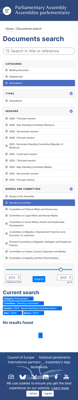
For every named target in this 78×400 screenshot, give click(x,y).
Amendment (15, 83)
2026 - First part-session (22, 137)
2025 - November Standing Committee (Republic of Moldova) (36, 146)
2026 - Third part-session (22, 118)
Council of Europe (21, 357)
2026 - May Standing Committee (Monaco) (31, 125)
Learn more (60, 388)
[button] (71, 93)
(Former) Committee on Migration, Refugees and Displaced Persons (40, 243)
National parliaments (54, 357)
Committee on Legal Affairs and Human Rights (33, 215)
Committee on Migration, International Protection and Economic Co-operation (37, 233)
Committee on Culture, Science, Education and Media (37, 251)
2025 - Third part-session (22, 160)
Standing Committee (20, 202)
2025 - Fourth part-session (23, 154)
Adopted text (16, 76)
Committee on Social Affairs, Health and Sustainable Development (36, 224)
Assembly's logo (57, 362)
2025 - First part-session (22, 179)
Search (39, 279)
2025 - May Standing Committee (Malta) (30, 167)
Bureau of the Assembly (21, 196)
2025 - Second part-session (23, 173)
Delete (30, 298)
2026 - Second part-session (23, 131)
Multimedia (39, 367)
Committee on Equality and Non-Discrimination (34, 258)
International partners (24, 362)
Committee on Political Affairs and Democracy (33, 209)
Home (10, 28)
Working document (19, 70)
